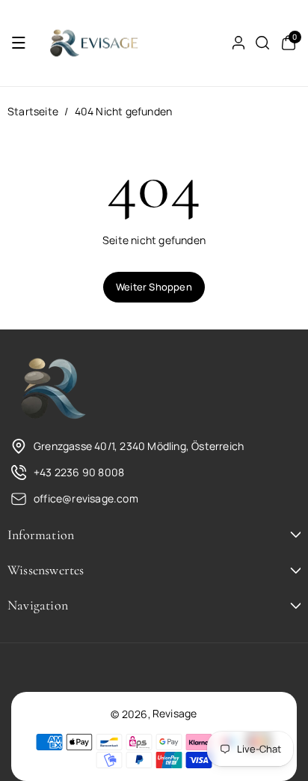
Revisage (175, 713)
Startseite (32, 111)
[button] (18, 42)
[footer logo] (52, 389)
